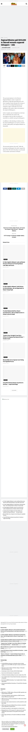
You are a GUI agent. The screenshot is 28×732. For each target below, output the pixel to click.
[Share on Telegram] (19, 66)
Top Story (5, 37)
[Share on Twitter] (12, 66)
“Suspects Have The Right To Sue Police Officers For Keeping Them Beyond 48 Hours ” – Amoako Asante (14, 337)
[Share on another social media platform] (23, 66)
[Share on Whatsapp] (16, 66)
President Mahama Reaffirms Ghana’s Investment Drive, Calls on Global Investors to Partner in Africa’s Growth (13, 312)
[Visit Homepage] (14, 4)
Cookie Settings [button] (6, 729)
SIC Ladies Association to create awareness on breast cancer (13, 708)
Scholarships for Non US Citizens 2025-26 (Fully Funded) (12, 671)
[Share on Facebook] (8, 66)
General (5, 259)
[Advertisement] (14, 21)
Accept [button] (12, 729)
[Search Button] (26, 4)
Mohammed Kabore (6, 47)
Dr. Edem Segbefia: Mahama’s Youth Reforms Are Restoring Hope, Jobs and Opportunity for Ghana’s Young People (13, 288)
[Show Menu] (1, 4)
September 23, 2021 (15, 47)
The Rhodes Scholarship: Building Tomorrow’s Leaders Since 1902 (14, 674)
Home (2, 37)
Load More (14, 390)
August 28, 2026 (6, 267)
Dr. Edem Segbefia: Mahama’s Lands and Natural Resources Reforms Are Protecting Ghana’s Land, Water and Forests (14, 263)
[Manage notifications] (25, 725)
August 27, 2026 (6, 340)
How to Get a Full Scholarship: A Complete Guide (10, 673)
